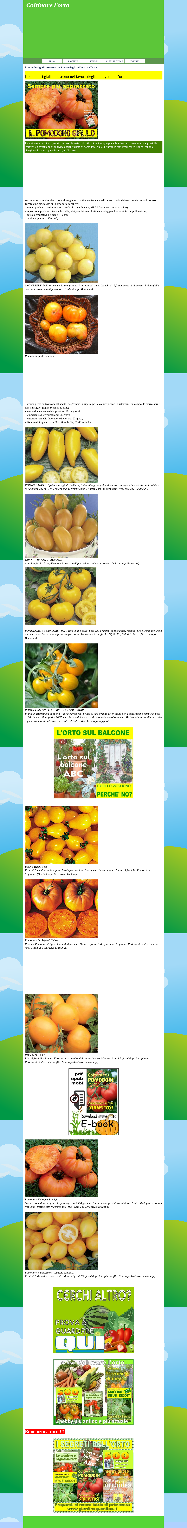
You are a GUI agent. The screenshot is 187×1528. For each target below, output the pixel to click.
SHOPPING (72, 61)
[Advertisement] (91, 28)
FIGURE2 (135, 61)
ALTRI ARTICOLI (114, 61)
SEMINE (94, 61)
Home (52, 61)
